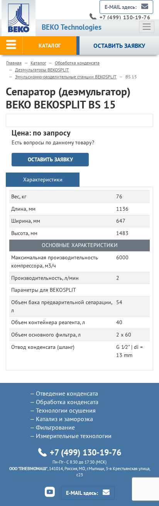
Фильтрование (55, 427)
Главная (14, 63)
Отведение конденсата (67, 393)
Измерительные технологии (74, 436)
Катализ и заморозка (64, 419)
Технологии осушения (66, 410)
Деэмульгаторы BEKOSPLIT (42, 70)
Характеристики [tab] (43, 179)
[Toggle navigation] (146, 26)
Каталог (38, 63)
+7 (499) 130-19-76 (125, 17)
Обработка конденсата (77, 63)
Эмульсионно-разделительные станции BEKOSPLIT (66, 77)
